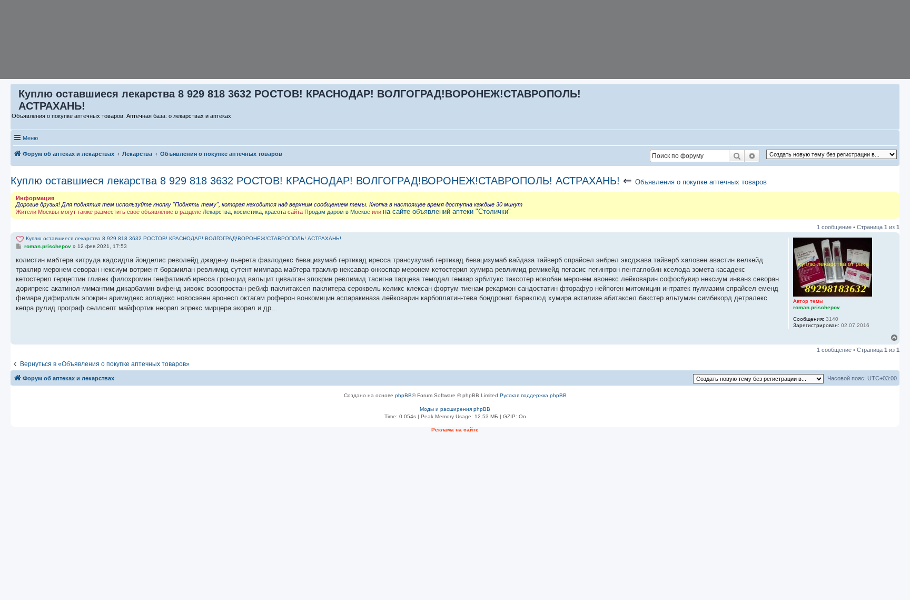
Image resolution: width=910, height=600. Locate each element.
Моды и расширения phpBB (455, 409)
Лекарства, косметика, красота (244, 212)
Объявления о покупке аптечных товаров (701, 182)
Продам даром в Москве (337, 212)
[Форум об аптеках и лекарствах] (15, 96)
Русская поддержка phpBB (533, 395)
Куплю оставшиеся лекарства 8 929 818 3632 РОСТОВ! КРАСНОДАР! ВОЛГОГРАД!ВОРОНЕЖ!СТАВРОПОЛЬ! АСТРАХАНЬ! (315, 180)
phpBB (403, 395)
